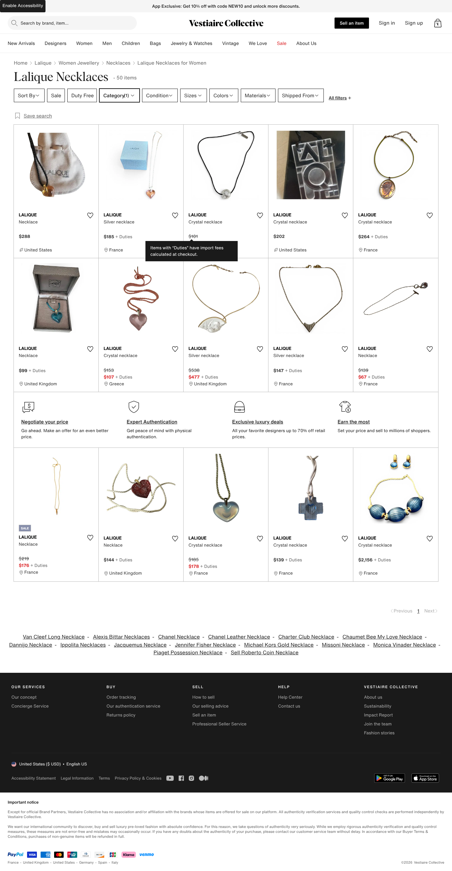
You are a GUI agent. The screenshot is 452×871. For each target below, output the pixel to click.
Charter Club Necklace (306, 637)
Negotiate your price (44, 421)
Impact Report (378, 715)
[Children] (144, 43)
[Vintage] (243, 43)
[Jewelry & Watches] (217, 43)
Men (107, 43)
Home (20, 62)
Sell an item (352, 23)
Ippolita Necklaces (83, 645)
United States (64, 862)
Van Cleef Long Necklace (54, 637)
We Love (258, 43)
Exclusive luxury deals (257, 421)
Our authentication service (133, 706)
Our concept (24, 697)
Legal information (77, 778)
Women (84, 43)
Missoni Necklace (343, 645)
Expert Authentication (152, 421)
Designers (55, 43)
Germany (86, 862)
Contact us (289, 706)
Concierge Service (30, 706)
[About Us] (321, 43)
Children (131, 43)
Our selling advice (210, 706)
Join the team (378, 724)
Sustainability (377, 706)
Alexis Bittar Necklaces (121, 637)
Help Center (290, 697)
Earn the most (354, 421)
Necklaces (118, 62)
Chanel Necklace (179, 637)
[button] (438, 23)
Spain (102, 862)
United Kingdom (36, 862)
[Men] (116, 43)
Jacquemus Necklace (140, 645)
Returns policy (120, 715)
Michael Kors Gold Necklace (279, 645)
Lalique (42, 62)
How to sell (203, 697)
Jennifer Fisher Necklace (205, 645)
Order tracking (121, 697)
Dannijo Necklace (30, 645)
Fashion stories (379, 733)
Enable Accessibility (22, 5)
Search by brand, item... (45, 23)
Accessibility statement (33, 778)
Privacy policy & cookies (138, 778)
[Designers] (71, 43)
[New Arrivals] (39, 43)
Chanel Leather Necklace (239, 637)
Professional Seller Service (219, 724)
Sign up (414, 23)
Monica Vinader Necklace (404, 645)
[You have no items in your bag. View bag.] (438, 23)
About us (373, 697)
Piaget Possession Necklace (188, 652)
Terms (104, 778)
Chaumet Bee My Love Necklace (382, 637)
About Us (306, 43)
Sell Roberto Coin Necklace (264, 652)
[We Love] (272, 43)
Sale (282, 43)
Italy (115, 862)
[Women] (97, 43)
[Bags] (165, 43)
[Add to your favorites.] (90, 215)
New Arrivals (21, 43)
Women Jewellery (78, 62)
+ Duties (123, 236)
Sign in (387, 23)
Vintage (230, 43)
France (13, 862)
